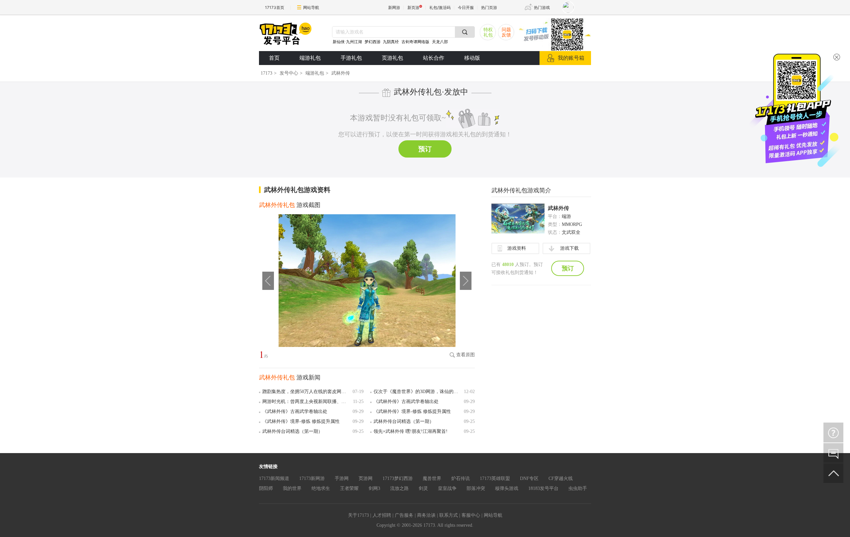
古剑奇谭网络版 (415, 41)
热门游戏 (542, 7)
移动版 (472, 58)
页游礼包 (392, 58)
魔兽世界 (432, 478)
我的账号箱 (571, 58)
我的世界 (292, 488)
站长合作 (433, 58)
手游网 (342, 478)
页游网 (366, 478)
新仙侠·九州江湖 (347, 41)
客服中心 (471, 515)
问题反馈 (506, 32)
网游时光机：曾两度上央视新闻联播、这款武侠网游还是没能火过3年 (306, 401)
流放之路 (399, 488)
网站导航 (311, 7)
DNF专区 (529, 478)
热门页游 (489, 7)
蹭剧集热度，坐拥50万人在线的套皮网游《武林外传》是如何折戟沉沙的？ (306, 391)
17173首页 (274, 7)
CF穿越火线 (561, 478)
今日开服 (466, 7)
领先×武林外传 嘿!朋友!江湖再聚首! (411, 431)
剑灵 (423, 488)
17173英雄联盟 (495, 478)
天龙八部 (440, 41)
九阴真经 (391, 41)
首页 (274, 58)
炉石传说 (460, 478)
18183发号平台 (543, 488)
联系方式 (448, 515)
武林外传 (558, 208)
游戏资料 (516, 248)
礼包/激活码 (440, 7)
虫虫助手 (577, 488)
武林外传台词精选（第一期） (404, 421)
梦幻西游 (373, 41)
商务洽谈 (426, 515)
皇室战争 (447, 488)
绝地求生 (320, 488)
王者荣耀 (349, 488)
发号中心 (289, 73)
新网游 (394, 7)
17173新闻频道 (274, 478)
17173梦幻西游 (397, 478)
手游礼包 (351, 58)
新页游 (413, 7)
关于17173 (358, 515)
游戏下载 (569, 248)
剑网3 (374, 488)
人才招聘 (382, 515)
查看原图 (465, 354)
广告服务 (404, 515)
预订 (425, 149)
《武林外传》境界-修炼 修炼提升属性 (412, 411)
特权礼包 (488, 32)
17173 (266, 73)
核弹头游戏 (506, 488)
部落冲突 (476, 488)
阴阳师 (266, 488)
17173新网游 (312, 478)
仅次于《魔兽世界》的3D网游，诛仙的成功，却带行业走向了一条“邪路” (418, 391)
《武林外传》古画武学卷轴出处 (406, 401)
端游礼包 (310, 58)
